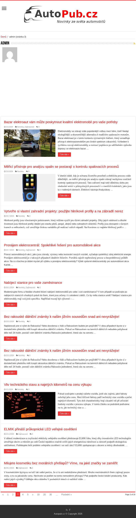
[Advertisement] (68, 91)
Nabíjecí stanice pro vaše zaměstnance (33, 282)
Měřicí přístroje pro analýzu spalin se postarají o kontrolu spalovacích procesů (61, 166)
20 (44, 494)
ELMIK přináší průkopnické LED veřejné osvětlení (40, 429)
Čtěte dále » (64, 154)
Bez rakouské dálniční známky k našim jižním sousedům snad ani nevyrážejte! (61, 316)
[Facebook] (70, 510)
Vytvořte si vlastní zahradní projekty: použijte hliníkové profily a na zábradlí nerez (63, 211)
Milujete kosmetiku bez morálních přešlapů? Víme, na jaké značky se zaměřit (61, 463)
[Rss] (67, 510)
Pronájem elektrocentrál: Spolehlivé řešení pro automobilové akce (52, 245)
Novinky (20, 127)
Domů (3, 36)
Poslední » (66, 494)
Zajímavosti (29, 127)
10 (38, 494)
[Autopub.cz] (68, 14)
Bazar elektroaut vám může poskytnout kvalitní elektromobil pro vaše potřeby (61, 122)
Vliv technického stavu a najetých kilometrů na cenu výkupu (47, 384)
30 (50, 494)
